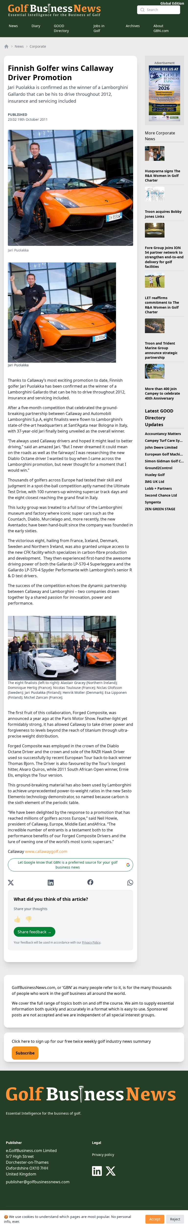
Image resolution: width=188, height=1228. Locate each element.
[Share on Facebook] (90, 882)
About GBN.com (161, 28)
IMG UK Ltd (154, 481)
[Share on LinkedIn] (51, 882)
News (13, 25)
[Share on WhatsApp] (130, 882)
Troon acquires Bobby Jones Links (163, 213)
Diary (36, 25)
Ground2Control (158, 468)
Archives (133, 25)
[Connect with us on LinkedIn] (98, 1171)
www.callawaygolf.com (46, 851)
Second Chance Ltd (161, 495)
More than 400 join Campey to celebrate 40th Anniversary (162, 393)
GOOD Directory (61, 28)
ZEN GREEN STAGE (160, 509)
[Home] (6, 46)
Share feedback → (34, 932)
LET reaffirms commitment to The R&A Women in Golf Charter (162, 304)
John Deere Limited (161, 447)
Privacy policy (103, 1154)
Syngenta (153, 502)
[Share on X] (11, 882)
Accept (154, 1219)
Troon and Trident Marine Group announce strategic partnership (161, 350)
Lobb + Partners (158, 488)
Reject (175, 1219)
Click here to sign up (30, 1041)
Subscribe (25, 1053)
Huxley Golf (154, 474)
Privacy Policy (91, 942)
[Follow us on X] (111, 1171)
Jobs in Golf (99, 28)
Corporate (38, 46)
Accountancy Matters (163, 433)
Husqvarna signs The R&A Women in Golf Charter (162, 176)
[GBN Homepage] (68, 10)
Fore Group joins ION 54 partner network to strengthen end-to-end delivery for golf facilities (164, 257)
